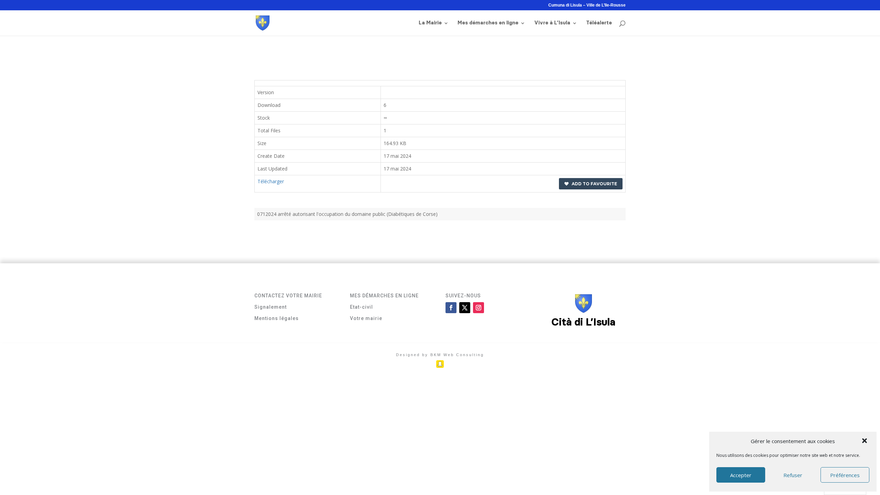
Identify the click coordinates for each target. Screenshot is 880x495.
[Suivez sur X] (464, 307)
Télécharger (270, 181)
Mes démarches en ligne (488, 23)
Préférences (845, 475)
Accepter (740, 475)
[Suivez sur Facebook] (451, 307)
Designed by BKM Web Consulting (440, 355)
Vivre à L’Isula (552, 23)
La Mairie (430, 23)
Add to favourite (593, 183)
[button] (865, 441)
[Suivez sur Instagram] (478, 307)
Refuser (792, 475)
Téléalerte (599, 23)
